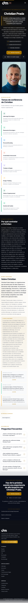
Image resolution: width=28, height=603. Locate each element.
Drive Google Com (6, 417)
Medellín (3, 551)
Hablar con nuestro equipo (13, 56)
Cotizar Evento (4, 591)
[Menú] (25, 3)
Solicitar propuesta (15, 493)
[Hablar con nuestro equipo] (25, 597)
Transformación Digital (6, 572)
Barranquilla (3, 555)
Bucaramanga (4, 559)
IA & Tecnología (4, 574)
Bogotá (2, 549)
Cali (2, 553)
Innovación (3, 568)
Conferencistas (4, 583)
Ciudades (3, 587)
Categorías (3, 585)
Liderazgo (3, 566)
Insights (2, 576)
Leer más (14, 379)
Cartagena (3, 557)
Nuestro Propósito (5, 589)
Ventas (2, 570)
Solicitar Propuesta (15, 52)
